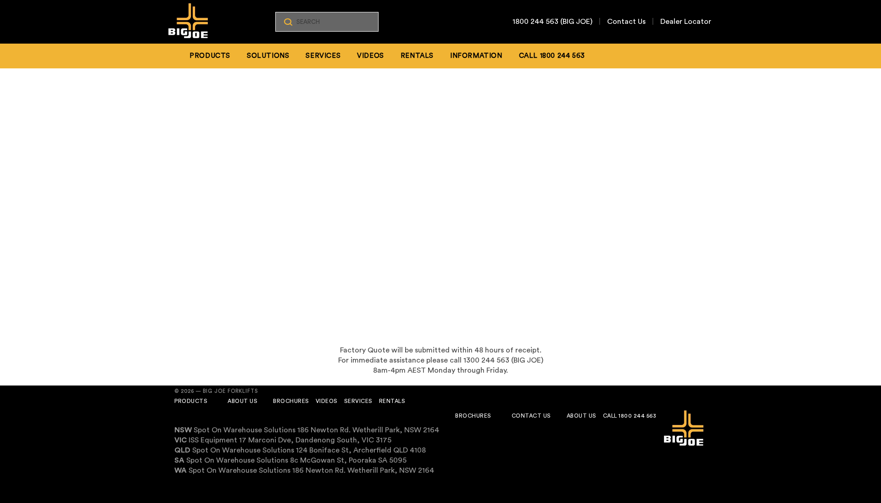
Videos (370, 55)
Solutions (268, 55)
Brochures (291, 401)
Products (210, 55)
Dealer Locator (685, 21)
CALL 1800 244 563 (552, 55)
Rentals (417, 55)
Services (323, 55)
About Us (242, 401)
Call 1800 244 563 (630, 416)
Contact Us (626, 21)
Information (476, 55)
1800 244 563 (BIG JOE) (552, 21)
